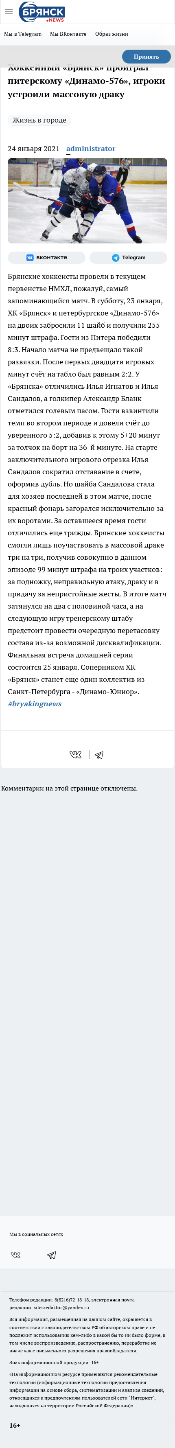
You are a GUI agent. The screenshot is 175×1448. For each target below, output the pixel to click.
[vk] (76, 754)
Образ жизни (112, 33)
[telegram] (102, 754)
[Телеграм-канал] (128, 258)
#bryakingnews (34, 703)
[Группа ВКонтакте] (46, 258)
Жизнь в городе (39, 120)
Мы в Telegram (23, 33)
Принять (146, 56)
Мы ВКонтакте (68, 33)
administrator (91, 148)
